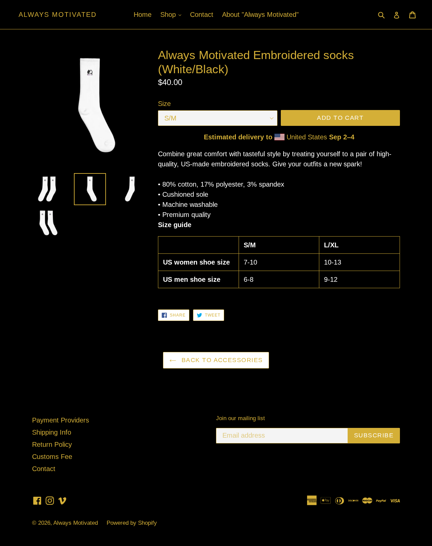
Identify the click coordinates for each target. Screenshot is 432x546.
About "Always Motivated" (260, 14)
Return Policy (52, 444)
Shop (172, 14)
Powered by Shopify (132, 523)
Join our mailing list (240, 418)
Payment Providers (60, 420)
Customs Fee (52, 456)
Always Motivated (58, 14)
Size (164, 103)
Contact (201, 14)
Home (143, 14)
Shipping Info (51, 432)
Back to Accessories (221, 360)
